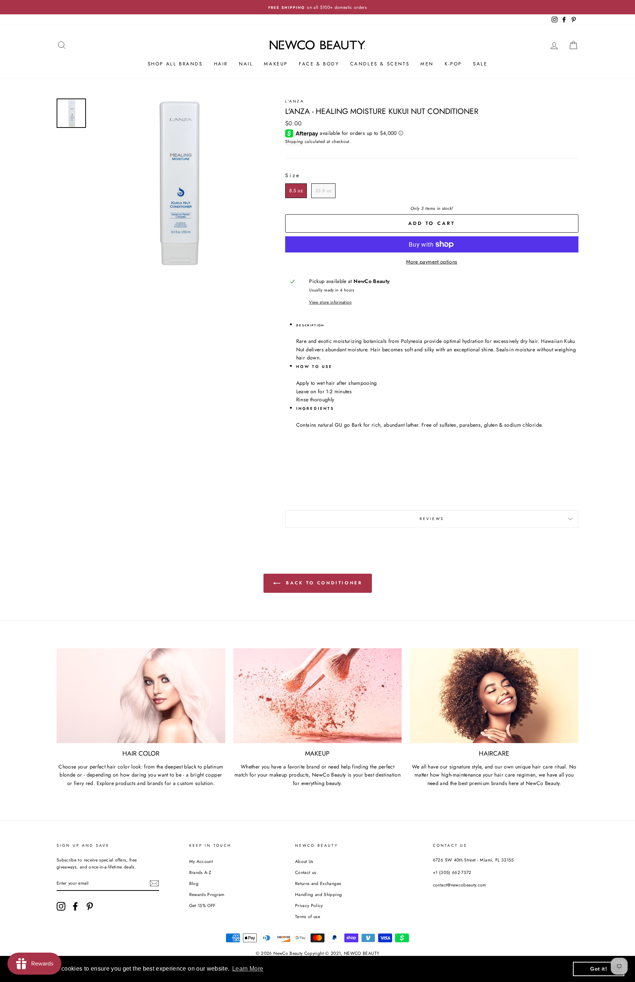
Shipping (294, 141)
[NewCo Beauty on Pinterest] (89, 906)
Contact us (305, 872)
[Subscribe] (154, 883)
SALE (480, 63)
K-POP (453, 63)
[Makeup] (317, 695)
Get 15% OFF (202, 905)
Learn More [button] (247, 968)
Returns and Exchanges (318, 883)
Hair (221, 63)
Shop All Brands (175, 63)
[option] (317, 7)
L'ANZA (294, 101)
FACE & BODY (319, 63)
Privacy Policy (309, 905)
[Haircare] (494, 695)
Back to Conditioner (322, 583)
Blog (193, 883)
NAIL (246, 63)
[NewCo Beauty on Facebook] (75, 906)
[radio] (296, 190)
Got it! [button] (598, 969)
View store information (330, 302)
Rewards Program (207, 894)
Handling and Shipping (318, 894)
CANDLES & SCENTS (380, 63)
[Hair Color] (141, 695)
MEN (427, 63)
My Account (201, 861)
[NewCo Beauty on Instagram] (61, 906)
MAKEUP (276, 63)
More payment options (431, 261)
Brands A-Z (200, 872)
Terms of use (307, 916)
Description (310, 325)
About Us (304, 861)
